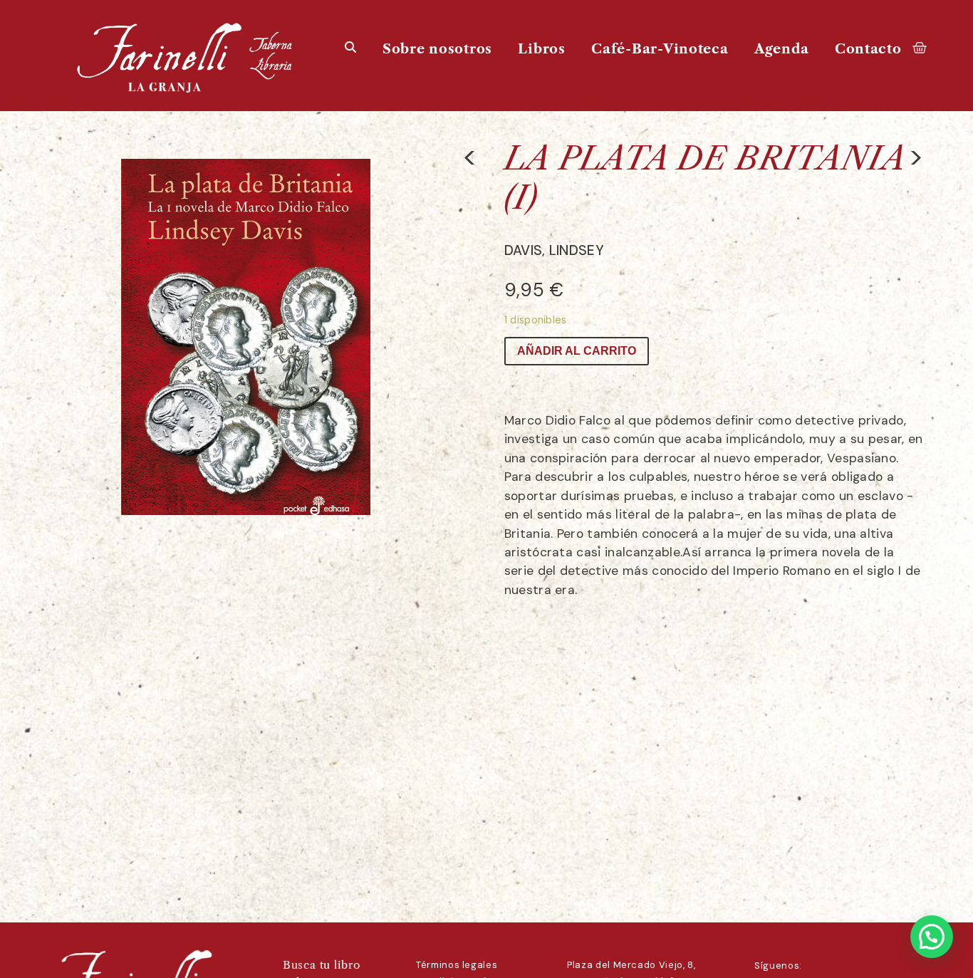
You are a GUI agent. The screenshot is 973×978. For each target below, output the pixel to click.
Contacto (868, 49)
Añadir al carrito (576, 351)
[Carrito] (919, 47)
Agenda (781, 49)
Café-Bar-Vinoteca (660, 49)
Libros (541, 49)
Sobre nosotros (437, 49)
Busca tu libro (321, 965)
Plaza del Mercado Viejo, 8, (631, 965)
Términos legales (456, 965)
